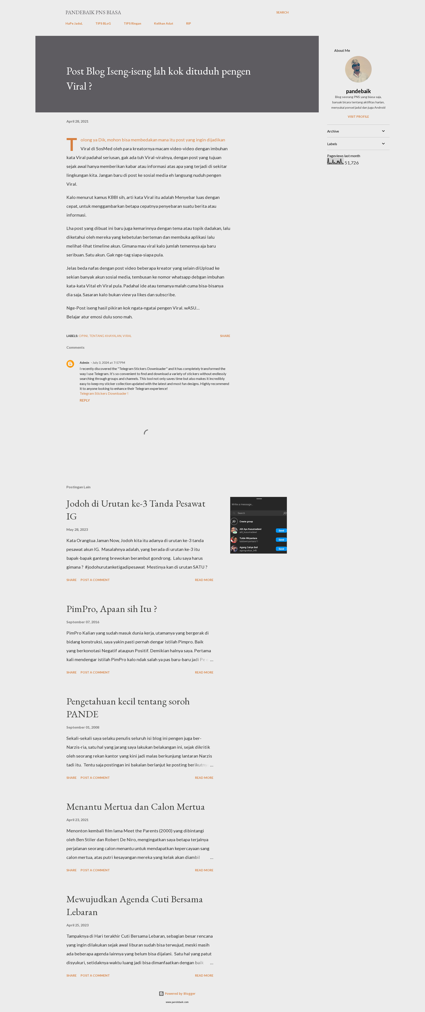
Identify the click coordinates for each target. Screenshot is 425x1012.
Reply (85, 400)
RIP (188, 23)
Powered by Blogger (179, 993)
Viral (127, 336)
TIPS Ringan (132, 23)
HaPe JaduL (74, 23)
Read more (204, 580)
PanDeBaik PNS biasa (93, 12)
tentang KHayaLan (105, 336)
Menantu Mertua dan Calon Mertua (135, 806)
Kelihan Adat (163, 23)
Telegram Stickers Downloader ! (104, 393)
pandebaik (358, 91)
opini (83, 336)
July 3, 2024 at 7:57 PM (109, 362)
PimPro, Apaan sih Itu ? (111, 608)
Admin (84, 362)
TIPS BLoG (103, 23)
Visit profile (358, 116)
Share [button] (225, 336)
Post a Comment (95, 580)
